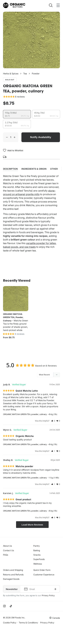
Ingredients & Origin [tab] (33, 169)
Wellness (37, 564)
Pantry (36, 546)
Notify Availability (40, 137)
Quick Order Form (41, 570)
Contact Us (8, 550)
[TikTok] (10, 606)
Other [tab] (54, 169)
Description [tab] (10, 169)
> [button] (32, 524)
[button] (53, 421)
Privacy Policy (48, 595)
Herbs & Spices (10, 73)
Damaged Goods (11, 579)
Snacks (37, 555)
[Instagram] (4, 606)
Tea (25, 73)
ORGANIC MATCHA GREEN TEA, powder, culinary (13, 317)
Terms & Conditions (28, 622)
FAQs (5, 555)
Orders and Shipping (13, 570)
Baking (36, 550)
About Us (7, 546)
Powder (35, 73)
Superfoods (39, 559)
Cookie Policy (9, 622)
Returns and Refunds (13, 574)
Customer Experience (43, 574)
